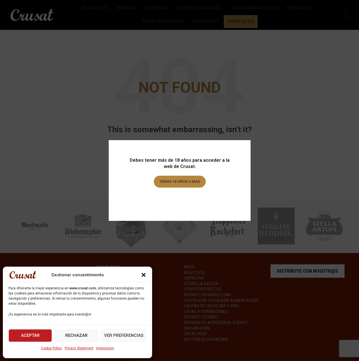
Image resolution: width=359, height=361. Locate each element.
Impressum (105, 348)
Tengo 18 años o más (179, 181)
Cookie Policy (51, 348)
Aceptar (30, 335)
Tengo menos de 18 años (179, 198)
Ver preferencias (123, 335)
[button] (143, 275)
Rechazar (76, 335)
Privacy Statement (79, 348)
